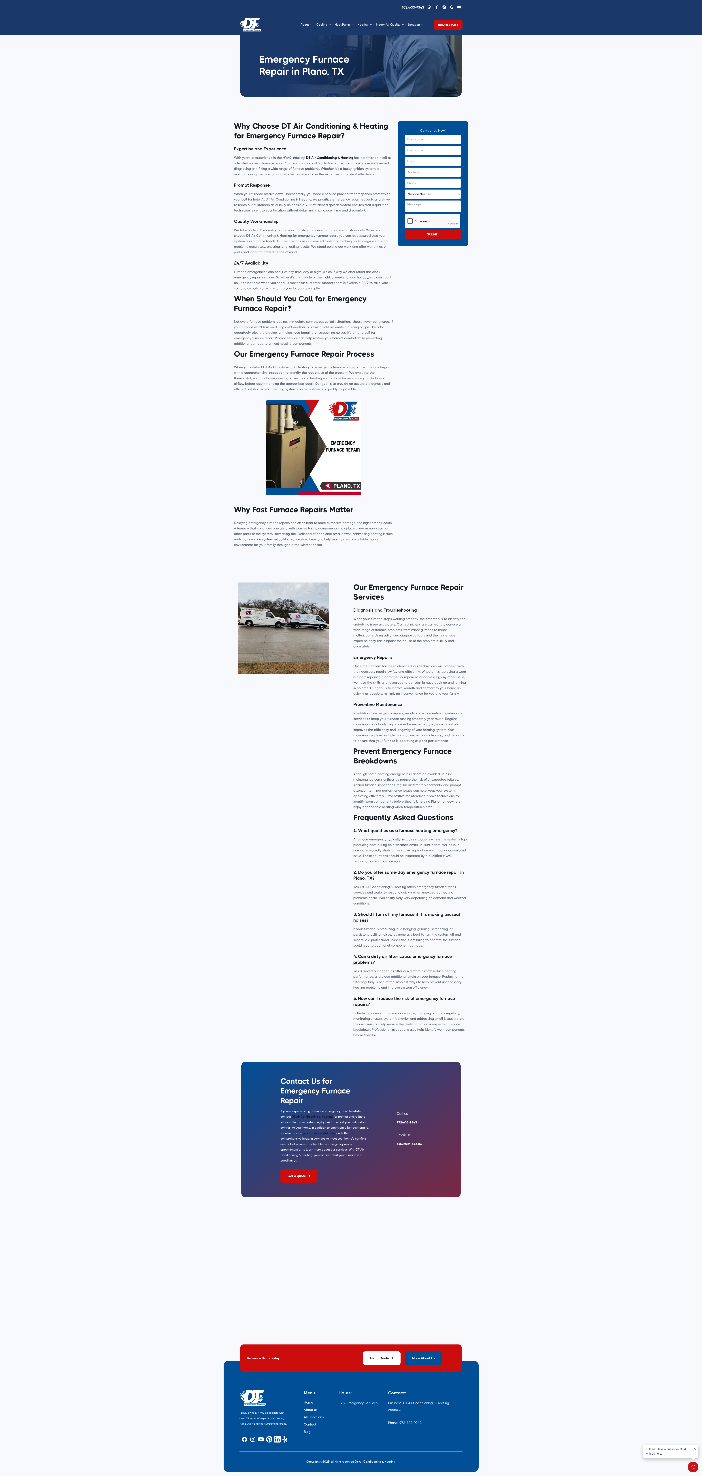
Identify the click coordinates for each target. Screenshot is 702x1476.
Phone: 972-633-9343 (405, 1423)
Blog (307, 1432)
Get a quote (299, 1176)
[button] (307, 24)
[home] (250, 24)
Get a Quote (381, 1358)
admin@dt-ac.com (409, 1144)
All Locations (314, 1417)
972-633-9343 (413, 7)
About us (311, 1410)
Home (308, 1402)
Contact (310, 1424)
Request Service (448, 24)
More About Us (423, 1358)
